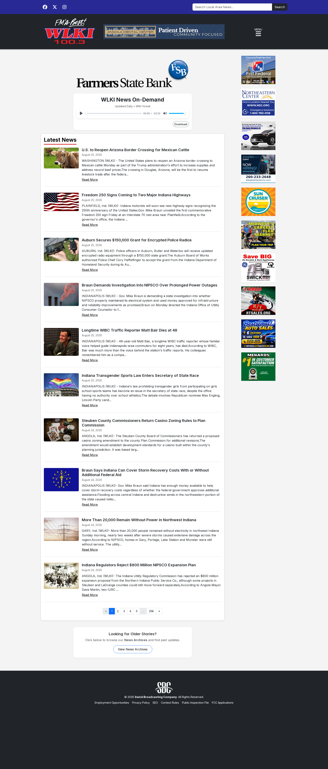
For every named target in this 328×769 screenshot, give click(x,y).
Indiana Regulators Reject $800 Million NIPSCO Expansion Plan (139, 565)
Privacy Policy (141, 702)
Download (180, 124)
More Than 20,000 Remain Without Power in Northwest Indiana (139, 520)
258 (151, 611)
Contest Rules (170, 702)
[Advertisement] (164, 733)
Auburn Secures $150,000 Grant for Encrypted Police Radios (137, 240)
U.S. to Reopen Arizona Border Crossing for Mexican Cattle (135, 150)
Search (279, 7)
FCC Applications (222, 702)
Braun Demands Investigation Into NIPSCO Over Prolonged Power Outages (149, 285)
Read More (90, 179)
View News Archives (132, 649)
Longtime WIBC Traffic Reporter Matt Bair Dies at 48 (129, 330)
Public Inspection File (195, 702)
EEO (155, 702)
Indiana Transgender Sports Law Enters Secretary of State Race (140, 375)
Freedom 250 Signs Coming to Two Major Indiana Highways (136, 195)
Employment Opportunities (112, 702)
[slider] (113, 113)
